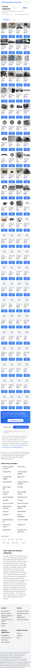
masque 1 (6, 511)
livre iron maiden (22, 520)
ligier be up (20, 477)
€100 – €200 (5, 543)
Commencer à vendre (23, 611)
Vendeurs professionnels (21, 616)
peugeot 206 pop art (8, 521)
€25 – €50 (10, 539)
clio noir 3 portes (8, 503)
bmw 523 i (6, 514)
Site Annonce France (11, 2)
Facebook (19, 635)
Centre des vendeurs (22, 619)
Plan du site (4, 640)
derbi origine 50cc (7, 488)
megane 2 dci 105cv (6, 457)
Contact (19, 633)
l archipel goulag (24, 452)
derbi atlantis (21, 511)
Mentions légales (6, 613)
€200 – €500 (15, 543)
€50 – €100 (19, 539)
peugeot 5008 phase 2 (21, 507)
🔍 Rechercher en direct (21, 427)
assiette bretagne (5, 454)
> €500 (23, 543)
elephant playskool (20, 455)
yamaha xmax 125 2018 (7, 507)
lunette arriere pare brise (22, 531)
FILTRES (6, 19)
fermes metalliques (21, 515)
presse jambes (7, 482)
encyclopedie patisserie (7, 459)
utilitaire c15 (21, 525)
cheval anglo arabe (8, 455)
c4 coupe (20, 500)
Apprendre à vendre (22, 613)
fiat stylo (20, 487)
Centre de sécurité (6, 637)
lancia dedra (21, 467)
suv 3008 (5, 500)
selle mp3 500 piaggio (7, 478)
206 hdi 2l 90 (6, 530)
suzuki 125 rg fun (22, 503)
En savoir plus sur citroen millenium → (13, 447)
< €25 (3, 539)
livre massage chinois (21, 493)
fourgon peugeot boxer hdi (8, 467)
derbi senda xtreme (6, 526)
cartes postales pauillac (22, 473)
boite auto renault (6, 493)
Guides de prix (5, 611)
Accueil (3, 14)
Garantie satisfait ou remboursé (7, 616)
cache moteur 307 (13, 452)
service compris (16, 454)
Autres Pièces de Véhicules (9, 15)
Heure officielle (5, 642)
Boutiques (4, 623)
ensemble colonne (18, 457)
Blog (18, 638)
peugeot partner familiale (22, 483)
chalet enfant (7, 472)
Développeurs (5, 635)
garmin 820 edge (8, 497)
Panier (3, 626)
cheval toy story (22, 497)
